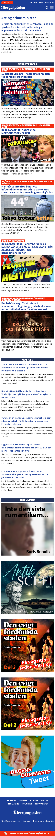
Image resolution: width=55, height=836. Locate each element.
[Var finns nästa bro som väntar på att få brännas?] (27, 555)
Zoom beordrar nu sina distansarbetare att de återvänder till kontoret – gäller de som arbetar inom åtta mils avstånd (24, 367)
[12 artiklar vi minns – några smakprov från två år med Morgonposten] (27, 105)
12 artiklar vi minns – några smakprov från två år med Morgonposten (25, 75)
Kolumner (27, 804)
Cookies (26, 820)
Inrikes (44, 800)
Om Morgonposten (10, 820)
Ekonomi (11, 800)
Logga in (49, 2)
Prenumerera (36, 2)
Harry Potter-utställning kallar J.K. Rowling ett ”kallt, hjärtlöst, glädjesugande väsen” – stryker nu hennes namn (26, 394)
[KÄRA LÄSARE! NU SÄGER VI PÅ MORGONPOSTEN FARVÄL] (27, 162)
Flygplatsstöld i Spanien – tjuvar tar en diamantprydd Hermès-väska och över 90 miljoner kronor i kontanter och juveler (26, 447)
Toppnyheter (41, 804)
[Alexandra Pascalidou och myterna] (27, 787)
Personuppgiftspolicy (43, 820)
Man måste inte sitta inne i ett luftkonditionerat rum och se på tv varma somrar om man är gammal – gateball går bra (27, 189)
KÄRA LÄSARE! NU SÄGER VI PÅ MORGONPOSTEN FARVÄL (18, 131)
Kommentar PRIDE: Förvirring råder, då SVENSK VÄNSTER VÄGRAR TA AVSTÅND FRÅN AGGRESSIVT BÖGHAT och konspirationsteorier (27, 248)
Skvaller (22, 800)
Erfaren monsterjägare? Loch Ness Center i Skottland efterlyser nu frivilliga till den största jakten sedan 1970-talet (24, 474)
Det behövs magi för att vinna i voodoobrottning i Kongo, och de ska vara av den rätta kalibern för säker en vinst (25, 306)
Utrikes (34, 800)
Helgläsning (13, 804)
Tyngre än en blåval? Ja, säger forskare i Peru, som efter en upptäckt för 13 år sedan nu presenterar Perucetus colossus (26, 420)
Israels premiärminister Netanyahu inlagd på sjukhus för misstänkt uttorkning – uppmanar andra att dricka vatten (27, 27)
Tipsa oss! (7, 2)
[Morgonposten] (14, 8)
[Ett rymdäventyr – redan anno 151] (27, 613)
